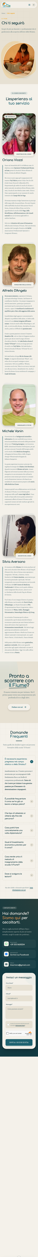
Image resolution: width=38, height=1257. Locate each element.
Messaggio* (9, 1004)
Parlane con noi (17, 707)
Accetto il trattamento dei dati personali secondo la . (19, 1024)
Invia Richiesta (19, 1042)
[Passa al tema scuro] (33, 5)
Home (3, 13)
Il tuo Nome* (9, 983)
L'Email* (8, 994)
